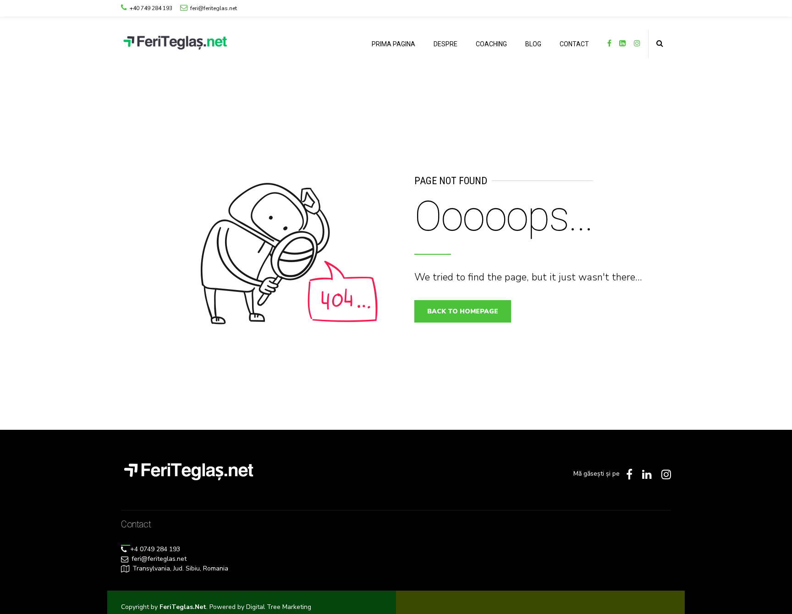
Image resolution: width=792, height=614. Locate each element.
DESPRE (445, 44)
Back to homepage (462, 311)
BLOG (533, 44)
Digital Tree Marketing (278, 607)
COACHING (491, 44)
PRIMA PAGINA (393, 44)
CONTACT (574, 44)
